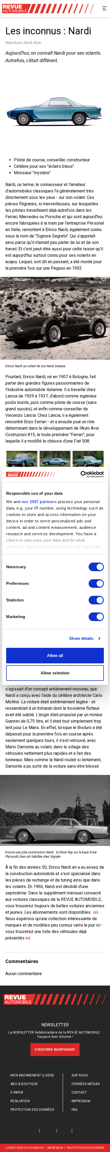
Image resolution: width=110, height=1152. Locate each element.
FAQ (75, 1110)
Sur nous (80, 1075)
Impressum (81, 1101)
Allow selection (55, 673)
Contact (79, 1092)
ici (95, 912)
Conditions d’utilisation (25, 1147)
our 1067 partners (39, 501)
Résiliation (20, 1101)
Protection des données (32, 1110)
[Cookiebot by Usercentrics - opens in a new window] (80, 474)
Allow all (55, 655)
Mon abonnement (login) (32, 1075)
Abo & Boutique (24, 1084)
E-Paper (16, 1092)
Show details (81, 638)
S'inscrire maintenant (55, 1049)
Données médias (86, 1084)
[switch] (96, 583)
